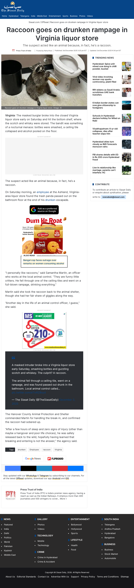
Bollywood (76, 524)
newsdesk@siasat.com (113, 197)
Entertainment (55, 16)
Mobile (41, 541)
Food (73, 549)
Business (73, 16)
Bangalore (110, 537)
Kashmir (8, 550)
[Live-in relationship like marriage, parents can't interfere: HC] (126, 170)
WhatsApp (31, 475)
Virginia (58, 449)
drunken (50, 200)
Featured (8, 524)
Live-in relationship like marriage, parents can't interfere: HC (104, 170)
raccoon (47, 449)
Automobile (110, 558)
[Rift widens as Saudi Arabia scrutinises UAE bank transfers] (126, 92)
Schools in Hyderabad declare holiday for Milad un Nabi (106, 118)
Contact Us (43, 576)
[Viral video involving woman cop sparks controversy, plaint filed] (126, 79)
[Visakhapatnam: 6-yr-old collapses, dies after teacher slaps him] (126, 131)
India (33, 16)
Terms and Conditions (108, 576)
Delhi (6, 533)
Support (75, 576)
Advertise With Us (60, 576)
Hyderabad (13, 16)
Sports (65, 16)
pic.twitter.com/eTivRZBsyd (29, 392)
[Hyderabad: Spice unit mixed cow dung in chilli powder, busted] (126, 66)
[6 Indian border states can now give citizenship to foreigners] (126, 105)
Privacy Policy (88, 576)
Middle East (42, 16)
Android (56, 478)
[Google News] (33, 459)
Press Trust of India (23, 50)
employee (43, 192)
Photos (82, 16)
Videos (90, 16)
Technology (43, 545)
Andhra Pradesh (112, 529)
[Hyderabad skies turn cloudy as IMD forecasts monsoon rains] (126, 144)
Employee (34, 449)
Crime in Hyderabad (47, 557)
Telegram (44, 475)
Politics (7, 537)
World (7, 542)
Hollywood (76, 529)
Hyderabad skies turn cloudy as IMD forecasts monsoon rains (105, 144)
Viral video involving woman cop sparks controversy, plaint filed (104, 79)
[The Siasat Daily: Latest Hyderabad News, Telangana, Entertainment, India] (12, 7)
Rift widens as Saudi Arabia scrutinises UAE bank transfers (106, 92)
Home (4, 16)
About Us (10, 576)
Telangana (24, 16)
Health (74, 545)
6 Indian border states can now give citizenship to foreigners (106, 105)
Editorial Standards (26, 576)
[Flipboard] (55, 459)
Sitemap (125, 576)
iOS (67, 478)
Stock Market (111, 554)
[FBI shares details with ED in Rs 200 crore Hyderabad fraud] (126, 157)
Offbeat (45, 22)
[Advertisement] (44, 155)
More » (63, 498)
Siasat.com (34, 22)
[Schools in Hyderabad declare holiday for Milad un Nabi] (126, 118)
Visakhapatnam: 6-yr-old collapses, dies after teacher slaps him (105, 131)
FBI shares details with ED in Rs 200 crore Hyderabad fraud (106, 157)
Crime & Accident (46, 561)
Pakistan (8, 546)
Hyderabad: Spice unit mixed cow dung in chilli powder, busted (104, 66)
